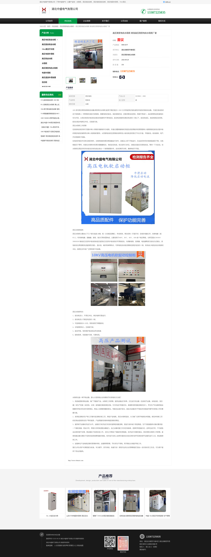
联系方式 (161, 21)
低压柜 (44, 82)
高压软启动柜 (47, 59)
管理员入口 (73, 545)
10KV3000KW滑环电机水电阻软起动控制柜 (51, 118)
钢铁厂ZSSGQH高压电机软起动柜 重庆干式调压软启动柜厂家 (87, 516)
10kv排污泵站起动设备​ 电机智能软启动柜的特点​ (51, 109)
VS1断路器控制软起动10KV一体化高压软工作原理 (51, 113)
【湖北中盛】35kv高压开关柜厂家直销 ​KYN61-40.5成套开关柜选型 (51, 127)
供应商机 (67, 21)
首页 (48, 26)
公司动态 (124, 21)
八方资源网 (58, 545)
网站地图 (80, 545)
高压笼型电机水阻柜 (67, 26)
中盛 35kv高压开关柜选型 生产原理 (131, 516)
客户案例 (143, 21)
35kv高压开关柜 (48, 49)
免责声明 (65, 545)
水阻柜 (44, 63)
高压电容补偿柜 (48, 54)
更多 (59, 95)
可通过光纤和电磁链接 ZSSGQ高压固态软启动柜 (162, 516)
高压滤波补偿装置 (49, 77)
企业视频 (86, 21)
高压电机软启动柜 (49, 40)
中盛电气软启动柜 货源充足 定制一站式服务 (51, 140)
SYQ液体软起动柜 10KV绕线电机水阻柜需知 (51, 100)
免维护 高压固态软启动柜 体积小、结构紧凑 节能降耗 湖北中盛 (51, 136)
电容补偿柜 (46, 73)
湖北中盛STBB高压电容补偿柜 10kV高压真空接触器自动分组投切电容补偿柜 (51, 122)
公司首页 (49, 21)
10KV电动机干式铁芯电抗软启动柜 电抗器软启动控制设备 (51, 131)
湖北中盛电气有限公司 (68, 538)
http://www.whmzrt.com (75, 460)
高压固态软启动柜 (49, 44)
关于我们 (105, 21)
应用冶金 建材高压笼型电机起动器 (105, 516)
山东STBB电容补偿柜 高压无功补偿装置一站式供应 (57, 516)
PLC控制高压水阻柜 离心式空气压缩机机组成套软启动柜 (51, 104)
